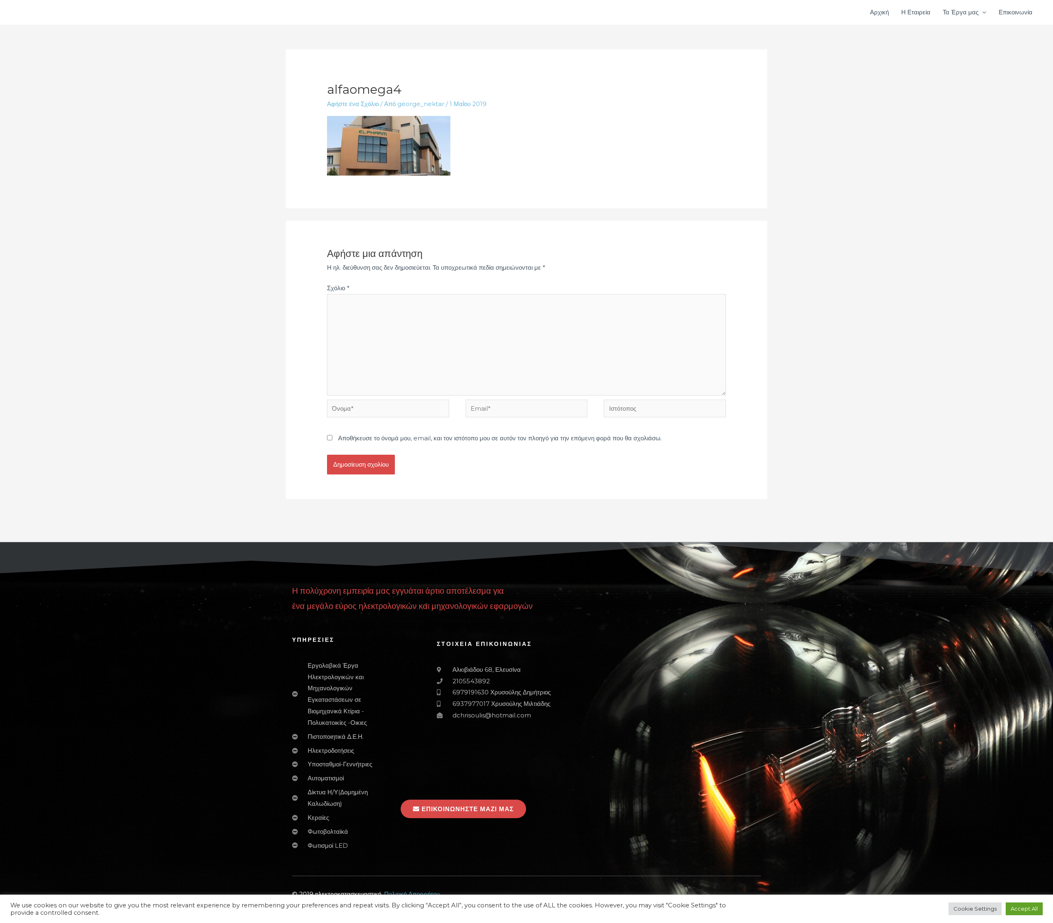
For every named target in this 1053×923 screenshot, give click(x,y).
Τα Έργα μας (961, 12)
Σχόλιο (338, 288)
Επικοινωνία (1015, 12)
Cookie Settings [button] (975, 908)
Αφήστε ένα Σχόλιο (353, 104)
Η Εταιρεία (915, 12)
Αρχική (879, 12)
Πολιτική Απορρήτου (412, 894)
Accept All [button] (1024, 908)
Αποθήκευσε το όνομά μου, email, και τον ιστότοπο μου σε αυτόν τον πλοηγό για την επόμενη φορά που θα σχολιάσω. (500, 438)
